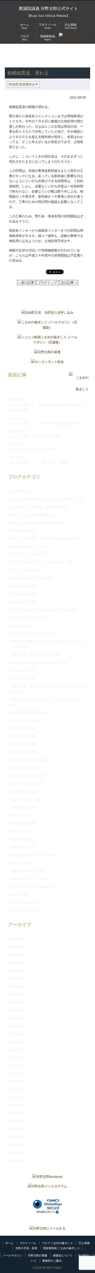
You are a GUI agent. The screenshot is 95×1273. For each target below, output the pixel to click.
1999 (13, 1153)
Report (47, 38)
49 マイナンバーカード (26, 554)
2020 (13, 986)
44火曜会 (16, 894)
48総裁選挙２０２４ (24, 546)
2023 (13, 963)
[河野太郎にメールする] (47, 1228)
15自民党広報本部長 (24, 712)
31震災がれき (19, 847)
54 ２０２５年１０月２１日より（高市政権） (42, 499)
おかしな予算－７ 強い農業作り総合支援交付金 (44, 423)
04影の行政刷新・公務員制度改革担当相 (38, 610)
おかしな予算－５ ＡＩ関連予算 (33, 449)
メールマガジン (12, 1255)
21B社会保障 (18, 752)
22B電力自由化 (20, 768)
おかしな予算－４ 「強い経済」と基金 (38, 462)
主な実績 (84, 1243)
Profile (47, 26)
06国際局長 (17, 626)
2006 (13, 1097)
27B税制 (15, 815)
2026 (13, 939)
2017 (13, 1010)
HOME (10, 50)
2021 (13, 978)
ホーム (9, 1243)
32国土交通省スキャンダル (29, 855)
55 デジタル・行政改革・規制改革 (34, 507)
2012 (13, 1050)
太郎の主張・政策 (26, 1248)
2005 (13, 1105)
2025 (13, 947)
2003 (13, 1121)
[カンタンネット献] (47, 363)
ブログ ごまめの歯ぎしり (57, 1243)
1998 (13, 1160)
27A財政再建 (18, 807)
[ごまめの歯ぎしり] (79, 389)
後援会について (62, 1255)
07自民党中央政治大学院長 (29, 633)
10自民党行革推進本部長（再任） (33, 662)
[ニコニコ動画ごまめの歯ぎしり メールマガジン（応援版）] (47, 341)
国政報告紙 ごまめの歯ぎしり (61, 1248)
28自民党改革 (19, 823)
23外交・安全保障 (22, 776)
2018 (13, 1002)
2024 (13, 955)
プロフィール (27, 1243)
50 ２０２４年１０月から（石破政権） (37, 562)
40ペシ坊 (16, 863)
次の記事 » (69, 282)
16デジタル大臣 (21, 720)
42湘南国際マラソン (24, 878)
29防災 (14, 831)
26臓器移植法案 (21, 799)
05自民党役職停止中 (55, 55)
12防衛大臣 (17, 678)
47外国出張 (17, 531)
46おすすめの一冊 (22, 910)
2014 (13, 1034)
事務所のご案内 (52, 1260)
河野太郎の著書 (37, 1255)
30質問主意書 (19, 839)
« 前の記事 (26, 282)
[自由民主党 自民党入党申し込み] (47, 313)
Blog (24, 38)
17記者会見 (17, 728)
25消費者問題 (19, 791)
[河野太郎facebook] (47, 1177)
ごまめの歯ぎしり (20, 55)
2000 (13, 1145)
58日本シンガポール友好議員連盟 (33, 523)
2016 (13, 1018)
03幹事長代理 (19, 602)
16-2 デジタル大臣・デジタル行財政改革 (39, 538)
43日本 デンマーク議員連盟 (30, 886)
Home (24, 26)
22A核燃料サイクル (23, 760)
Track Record (71, 26)
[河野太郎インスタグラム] (47, 1187)
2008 (13, 1081)
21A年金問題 (18, 744)
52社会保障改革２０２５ (27, 578)
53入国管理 (17, 491)
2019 (13, 994)
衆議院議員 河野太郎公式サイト (48, 8)
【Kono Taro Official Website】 (48, 15)
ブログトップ (47, 282)
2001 (13, 1137)
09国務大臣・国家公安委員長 (30, 654)
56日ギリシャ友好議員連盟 (29, 515)
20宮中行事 (17, 736)
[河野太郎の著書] (47, 353)
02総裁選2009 (19, 594)
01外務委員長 (19, 586)
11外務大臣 (17, 670)
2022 (13, 971)
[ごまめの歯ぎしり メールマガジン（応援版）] (47, 326)
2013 (13, 1042)
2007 (13, 1089)
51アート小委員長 (22, 570)
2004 (13, 1113)
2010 (13, 1066)
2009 (13, 1073)
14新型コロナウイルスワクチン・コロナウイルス (45, 699)
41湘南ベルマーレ (22, 871)
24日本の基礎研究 (22, 784)
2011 (13, 1058)
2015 (13, 1026)
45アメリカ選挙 (21, 902)
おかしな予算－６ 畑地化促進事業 (35, 436)
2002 (13, 1129)
